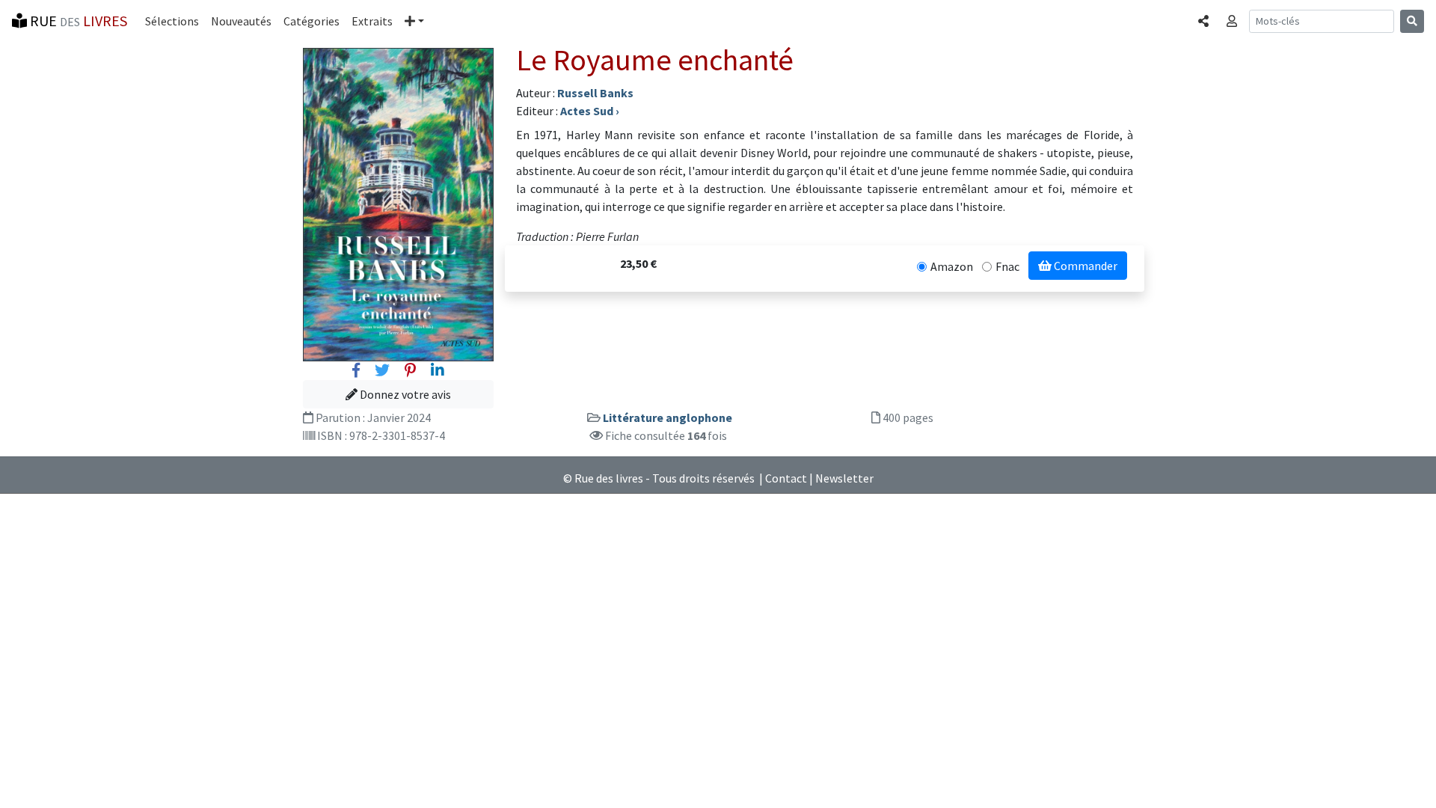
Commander (1084, 265)
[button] (414, 21)
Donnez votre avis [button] (404, 394)
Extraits (372, 20)
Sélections (172, 20)
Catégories (311, 20)
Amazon (951, 266)
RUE (77, 20)
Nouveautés (241, 20)
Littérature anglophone (667, 417)
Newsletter (844, 478)
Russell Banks (595, 92)
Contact (786, 478)
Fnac (1007, 266)
